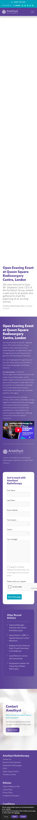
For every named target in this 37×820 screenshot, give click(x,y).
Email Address (12, 510)
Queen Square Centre (11, 771)
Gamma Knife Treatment (12, 762)
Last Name (11, 500)
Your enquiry (11, 520)
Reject (14, 816)
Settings (6, 816)
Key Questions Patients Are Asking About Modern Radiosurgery (19, 666)
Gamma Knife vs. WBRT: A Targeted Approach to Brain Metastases (19, 638)
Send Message (14, 597)
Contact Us (7, 759)
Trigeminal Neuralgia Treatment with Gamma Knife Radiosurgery (17, 627)
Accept (23, 816)
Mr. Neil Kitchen (9, 372)
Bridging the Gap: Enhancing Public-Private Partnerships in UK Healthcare (19, 648)
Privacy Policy (8, 792)
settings (17, 813)
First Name (11, 490)
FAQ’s (5, 768)
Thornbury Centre (9, 774)
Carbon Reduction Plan (11, 786)
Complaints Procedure (11, 796)
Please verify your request (16, 581)
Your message (12, 539)
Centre (9, 529)
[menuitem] (18, 2)
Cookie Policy (8, 789)
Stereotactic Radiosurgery (12, 765)
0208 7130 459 (19, 2)
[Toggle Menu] (32, 12)
